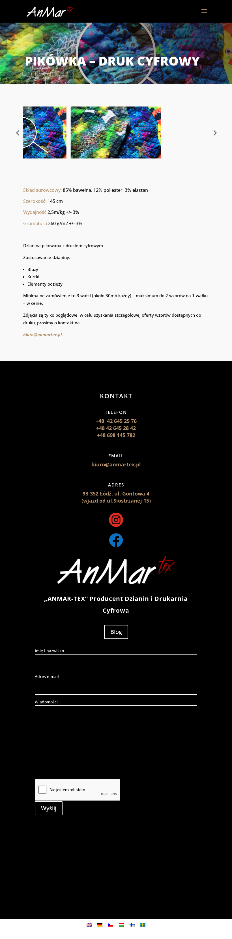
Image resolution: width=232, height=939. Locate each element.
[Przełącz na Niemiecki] (99, 924)
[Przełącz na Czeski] (110, 924)
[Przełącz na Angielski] (89, 924)
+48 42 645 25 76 (116, 421)
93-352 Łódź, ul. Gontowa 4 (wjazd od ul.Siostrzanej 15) (116, 497)
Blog (116, 632)
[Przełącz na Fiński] (132, 924)
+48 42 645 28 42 (116, 428)
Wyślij (48, 808)
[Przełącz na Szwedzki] (143, 924)
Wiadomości (46, 702)
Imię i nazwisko (49, 650)
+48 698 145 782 (116, 435)
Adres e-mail (47, 676)
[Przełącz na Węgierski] (121, 924)
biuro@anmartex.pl (42, 334)
